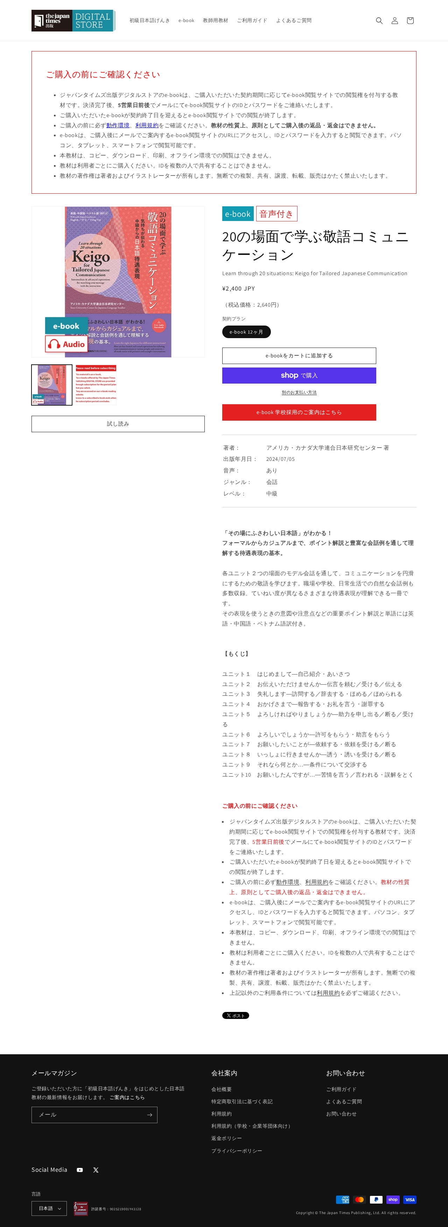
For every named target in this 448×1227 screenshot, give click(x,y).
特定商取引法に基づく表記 (242, 1101)
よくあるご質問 (344, 1101)
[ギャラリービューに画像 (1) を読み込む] (51, 385)
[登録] (149, 1115)
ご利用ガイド (341, 1089)
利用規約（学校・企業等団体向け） (252, 1126)
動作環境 (118, 125)
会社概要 (221, 1089)
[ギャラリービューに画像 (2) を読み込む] (96, 385)
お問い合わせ (341, 1114)
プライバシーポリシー (236, 1151)
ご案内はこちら (127, 1097)
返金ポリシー (226, 1138)
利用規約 (147, 125)
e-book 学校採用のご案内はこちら (299, 412)
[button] (379, 20)
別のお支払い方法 (299, 392)
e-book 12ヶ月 (247, 332)
